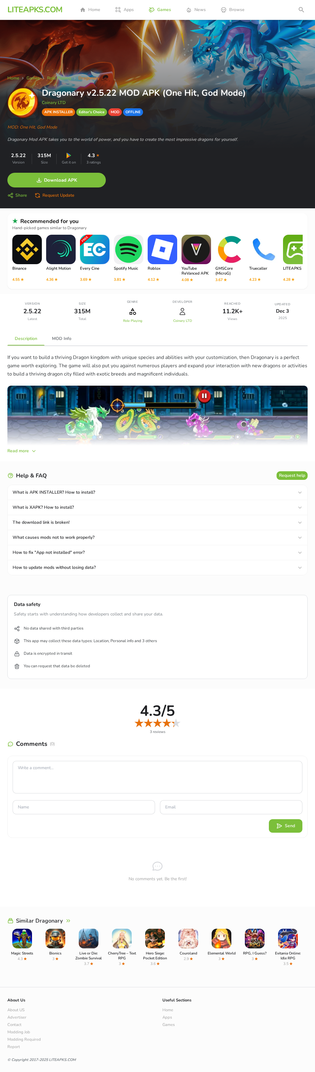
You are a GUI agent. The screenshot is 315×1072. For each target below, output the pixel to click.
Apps (129, 10)
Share (21, 195)
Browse (237, 10)
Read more (18, 451)
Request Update (58, 195)
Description (26, 338)
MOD (115, 112)
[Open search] (301, 10)
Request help (292, 475)
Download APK (60, 180)
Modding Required (24, 1039)
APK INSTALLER (58, 112)
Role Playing (132, 320)
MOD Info (61, 338)
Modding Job (18, 1032)
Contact (14, 1025)
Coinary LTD (54, 103)
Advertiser (16, 1017)
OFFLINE (133, 112)
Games (164, 10)
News (200, 10)
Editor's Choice (92, 112)
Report (13, 1047)
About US (16, 1010)
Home (94, 10)
